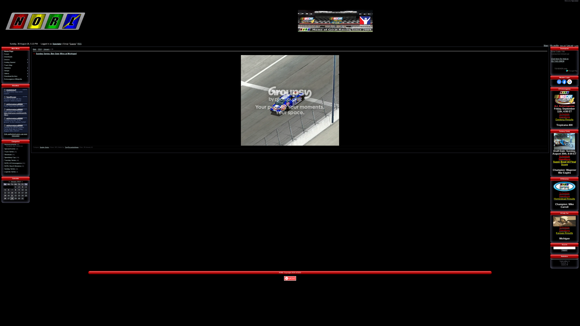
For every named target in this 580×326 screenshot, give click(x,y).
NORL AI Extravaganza (13, 163)
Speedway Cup (10, 157)
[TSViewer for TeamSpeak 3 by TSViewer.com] (559, 68)
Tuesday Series (10, 160)
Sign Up (563, 45)
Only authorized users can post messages (15, 135)
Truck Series (9, 152)
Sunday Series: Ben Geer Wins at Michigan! (56, 54)
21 (12, 196)
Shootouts (8, 154)
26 (5, 198)
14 (12, 193)
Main (34, 49)
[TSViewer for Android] (572, 70)
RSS (79, 44)
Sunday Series (9, 169)
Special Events (9, 149)
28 (12, 198)
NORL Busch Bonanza (12, 166)
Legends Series (10, 172)
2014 (40, 49)
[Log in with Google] (569, 81)
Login (576, 45)
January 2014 (16, 182)
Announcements (10, 144)
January (47, 49)
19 (5, 196)
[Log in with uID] (559, 82)
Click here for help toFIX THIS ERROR (560, 60)
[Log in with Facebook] (564, 82)
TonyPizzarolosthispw (72, 147)
